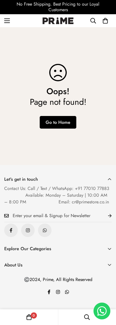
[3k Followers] (11, 230)
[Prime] (58, 21)
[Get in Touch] (45, 230)
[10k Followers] (28, 230)
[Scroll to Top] (105, 295)
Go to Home (58, 122)
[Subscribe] (105, 216)
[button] (105, 20)
